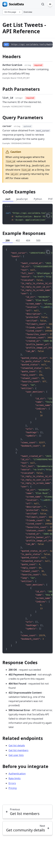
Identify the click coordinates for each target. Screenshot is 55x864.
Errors (12, 783)
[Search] (42, 4)
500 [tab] (38, 240)
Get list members (18, 750)
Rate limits (15, 778)
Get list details (17, 745)
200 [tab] (8, 240)
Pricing (13, 788)
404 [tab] (28, 240)
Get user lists (16, 755)
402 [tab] (18, 240)
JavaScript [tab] (22, 199)
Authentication (17, 773)
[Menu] (50, 4)
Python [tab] (38, 199)
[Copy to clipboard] (48, 216)
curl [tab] (8, 199)
